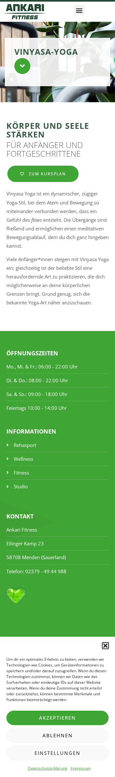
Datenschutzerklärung (47, 768)
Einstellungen (57, 753)
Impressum (81, 768)
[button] (105, 645)
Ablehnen (57, 735)
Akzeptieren (57, 718)
